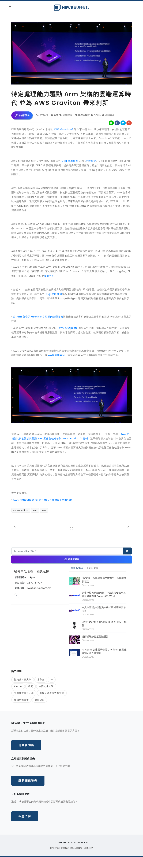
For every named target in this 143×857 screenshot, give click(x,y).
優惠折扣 (39, 699)
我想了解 (24, 816)
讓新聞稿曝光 (27, 781)
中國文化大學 (46, 686)
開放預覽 (91, 161)
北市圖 (40, 679)
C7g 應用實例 (70, 161)
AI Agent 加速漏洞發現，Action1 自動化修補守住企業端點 (104, 651)
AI (51, 679)
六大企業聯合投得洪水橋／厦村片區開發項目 (104, 609)
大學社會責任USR (24, 692)
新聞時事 (67, 115)
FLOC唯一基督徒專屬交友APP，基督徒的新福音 (104, 579)
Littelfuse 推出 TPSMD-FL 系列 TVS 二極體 (104, 623)
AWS (44, 510)
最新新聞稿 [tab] (92, 568)
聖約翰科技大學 (22, 679)
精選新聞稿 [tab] (77, 568)
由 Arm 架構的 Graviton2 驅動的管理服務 (38, 316)
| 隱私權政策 (76, 848)
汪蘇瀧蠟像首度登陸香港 (95, 636)
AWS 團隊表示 (56, 355)
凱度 (30, 686)
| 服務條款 (64, 848)
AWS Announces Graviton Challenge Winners (43, 499)
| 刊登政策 (54, 848)
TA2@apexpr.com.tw (39, 588)
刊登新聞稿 (26, 745)
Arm (35, 510)
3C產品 (98, 115)
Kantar (18, 686)
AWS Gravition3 (20, 510)
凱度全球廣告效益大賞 (52, 692)
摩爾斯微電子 (21, 699)
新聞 (56, 115)
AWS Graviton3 (63, 129)
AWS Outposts (68, 328)
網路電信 (109, 115)
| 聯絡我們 (88, 848)
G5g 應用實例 (54, 294)
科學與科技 (84, 115)
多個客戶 (49, 275)
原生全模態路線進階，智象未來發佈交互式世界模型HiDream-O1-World (104, 594)
